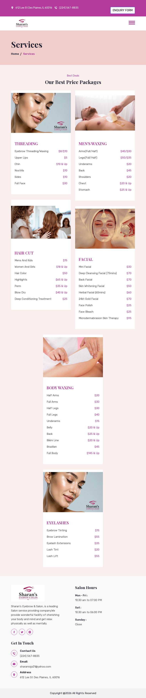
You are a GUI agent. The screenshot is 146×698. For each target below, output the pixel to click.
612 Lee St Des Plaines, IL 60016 (33, 7)
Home (15, 53)
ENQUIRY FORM (123, 10)
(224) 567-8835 (69, 7)
